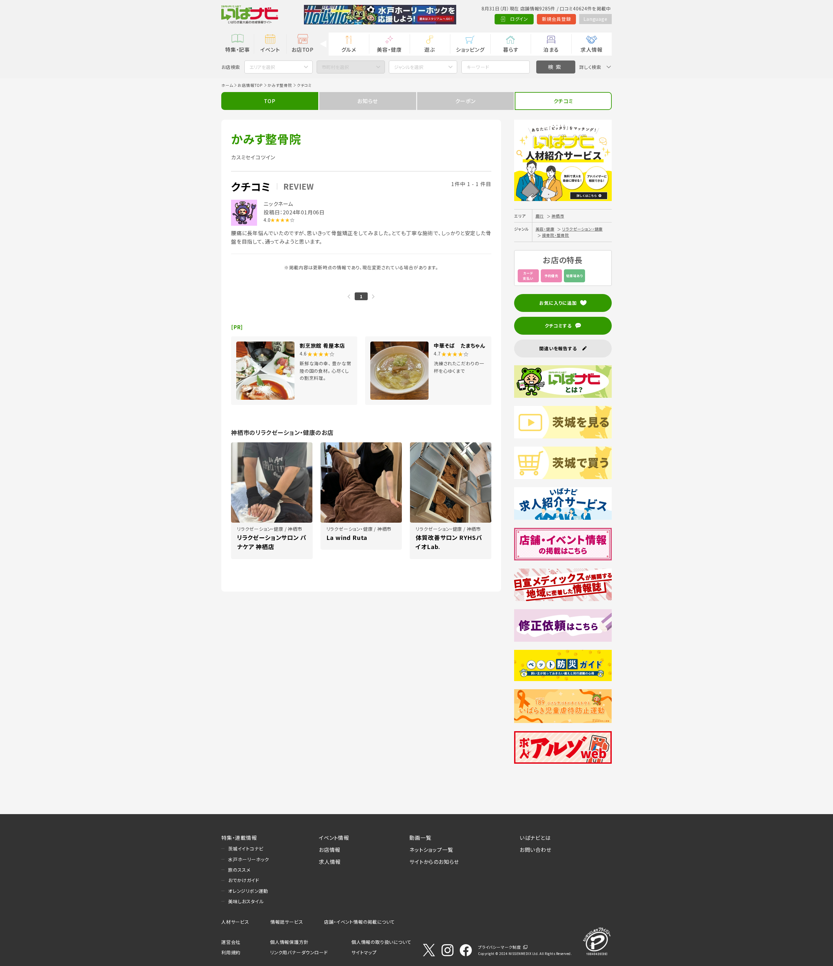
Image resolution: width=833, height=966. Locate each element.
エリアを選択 (262, 67)
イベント (270, 49)
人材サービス (235, 922)
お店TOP (303, 49)
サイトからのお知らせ (434, 861)
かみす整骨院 (279, 85)
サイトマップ (364, 952)
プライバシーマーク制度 (499, 947)
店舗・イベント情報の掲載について (359, 922)
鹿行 (540, 216)
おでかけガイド (243, 880)
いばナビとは (535, 837)
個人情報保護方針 (289, 942)
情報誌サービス (286, 922)
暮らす (510, 49)
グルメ (348, 49)
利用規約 (230, 952)
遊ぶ (429, 49)
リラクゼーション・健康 (582, 229)
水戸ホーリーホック (248, 859)
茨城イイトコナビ (245, 848)
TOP (269, 101)
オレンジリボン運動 (248, 891)
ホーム (227, 85)
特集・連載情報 (239, 837)
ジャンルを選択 (408, 67)
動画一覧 (420, 837)
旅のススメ (239, 869)
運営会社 (230, 942)
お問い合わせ (536, 849)
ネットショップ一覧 (431, 849)
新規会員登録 (556, 19)
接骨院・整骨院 (555, 235)
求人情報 (591, 49)
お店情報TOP (250, 85)
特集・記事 (237, 49)
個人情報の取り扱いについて (381, 942)
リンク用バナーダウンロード (299, 952)
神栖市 (558, 216)
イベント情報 (334, 837)
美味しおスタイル (246, 901)
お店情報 (329, 849)
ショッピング (470, 49)
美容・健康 (389, 49)
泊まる (551, 49)
